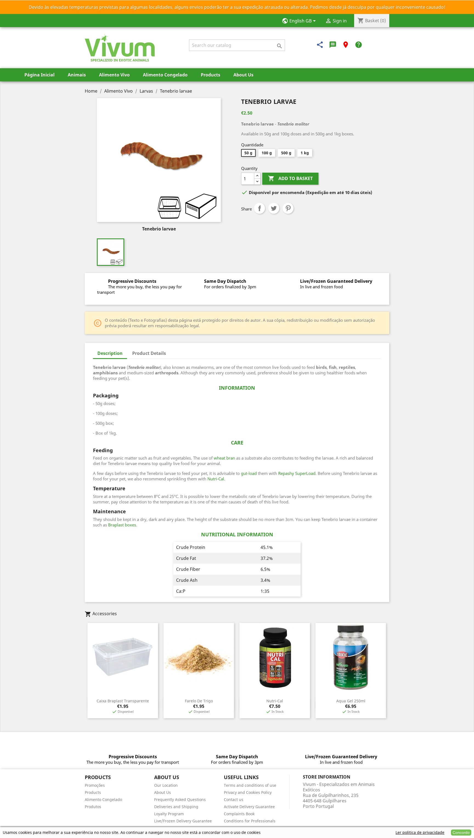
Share (259, 208)
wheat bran (224, 458)
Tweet (273, 208)
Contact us (233, 799)
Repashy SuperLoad (296, 473)
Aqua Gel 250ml (350, 700)
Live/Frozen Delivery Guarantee (183, 820)
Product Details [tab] (149, 353)
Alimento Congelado (165, 75)
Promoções (95, 785)
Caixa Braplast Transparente (123, 700)
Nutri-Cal (274, 700)
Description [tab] (110, 353)
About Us (243, 75)
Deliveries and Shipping (176, 806)
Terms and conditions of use (250, 785)
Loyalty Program (169, 813)
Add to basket (290, 178)
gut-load (249, 473)
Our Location (166, 785)
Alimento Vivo (114, 75)
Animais (77, 75)
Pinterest (288, 208)
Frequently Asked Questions (180, 799)
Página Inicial (39, 75)
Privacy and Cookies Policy (248, 792)
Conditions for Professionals (249, 820)
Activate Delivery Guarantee (249, 806)
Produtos (93, 806)
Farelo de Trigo (199, 700)
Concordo (461, 832)
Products (210, 75)
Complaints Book (239, 813)
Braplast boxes (122, 525)
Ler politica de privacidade (420, 832)
